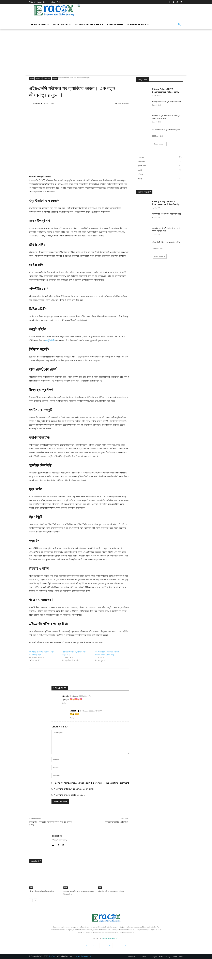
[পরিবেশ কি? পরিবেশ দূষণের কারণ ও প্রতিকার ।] (113, 878)
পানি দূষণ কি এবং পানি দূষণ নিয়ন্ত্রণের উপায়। (42, 891)
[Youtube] (181, 2)
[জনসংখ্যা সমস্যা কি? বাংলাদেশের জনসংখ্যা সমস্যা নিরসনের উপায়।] (79, 878)
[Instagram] (173, 2)
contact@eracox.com (111, 938)
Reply (64, 703)
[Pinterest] (82, 111)
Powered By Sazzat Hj (82, 956)
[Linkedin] (102, 945)
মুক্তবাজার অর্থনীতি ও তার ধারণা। (117, 822)
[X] (177, 2)
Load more (158, 144)
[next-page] (35, 900)
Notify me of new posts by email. (69, 795)
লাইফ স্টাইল (47, 79)
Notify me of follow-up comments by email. (74, 789)
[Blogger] (53, 845)
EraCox (52, 956)
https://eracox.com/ (59, 840)
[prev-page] (31, 900)
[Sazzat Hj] (31, 103)
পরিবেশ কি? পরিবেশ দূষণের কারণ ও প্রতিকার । (112, 891)
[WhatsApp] (89, 111)
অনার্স (31, 888)
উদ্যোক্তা (54, 79)
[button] (179, 24)
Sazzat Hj (38, 103)
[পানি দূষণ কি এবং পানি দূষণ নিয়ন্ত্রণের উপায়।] (45, 878)
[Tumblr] (117, 945)
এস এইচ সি (39, 79)
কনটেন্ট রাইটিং (50, 340)
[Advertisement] (106, 51)
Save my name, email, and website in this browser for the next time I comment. (92, 783)
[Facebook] (169, 2)
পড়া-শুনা (32, 79)
